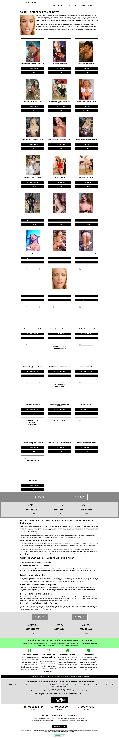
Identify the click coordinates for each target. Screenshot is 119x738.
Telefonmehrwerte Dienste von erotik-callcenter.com (67, 731)
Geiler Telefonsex (31, 2)
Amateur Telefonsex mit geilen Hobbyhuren (32, 290)
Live (86, 662)
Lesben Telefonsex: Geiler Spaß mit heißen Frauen (86, 290)
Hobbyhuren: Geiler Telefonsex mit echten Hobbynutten (32, 367)
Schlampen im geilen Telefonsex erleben (86, 63)
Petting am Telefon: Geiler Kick (86, 366)
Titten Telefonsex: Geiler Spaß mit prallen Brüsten (59, 442)
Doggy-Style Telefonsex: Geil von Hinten (33, 101)
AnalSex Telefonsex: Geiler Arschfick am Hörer (59, 215)
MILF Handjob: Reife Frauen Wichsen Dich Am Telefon (33, 443)
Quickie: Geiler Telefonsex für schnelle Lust (59, 328)
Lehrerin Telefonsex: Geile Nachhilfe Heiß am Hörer (32, 63)
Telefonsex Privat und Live (59, 290)
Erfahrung (53, 537)
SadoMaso (82, 5)
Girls (54, 5)
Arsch (68, 5)
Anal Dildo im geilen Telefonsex (86, 177)
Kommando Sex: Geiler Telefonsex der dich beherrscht (59, 405)
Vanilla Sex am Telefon (59, 177)
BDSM (91, 551)
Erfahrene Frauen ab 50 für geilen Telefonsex (86, 101)
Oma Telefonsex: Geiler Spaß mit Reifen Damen (59, 366)
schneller (27, 535)
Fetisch (90, 5)
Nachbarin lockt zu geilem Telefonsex (32, 177)
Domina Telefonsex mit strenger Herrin (32, 328)
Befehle (35, 587)
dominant (63, 570)
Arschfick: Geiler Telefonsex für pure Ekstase (59, 253)
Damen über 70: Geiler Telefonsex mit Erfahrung (86, 328)
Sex (96, 643)
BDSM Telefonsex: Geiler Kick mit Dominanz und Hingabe (59, 102)
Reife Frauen (76, 551)
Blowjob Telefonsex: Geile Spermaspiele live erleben (59, 139)
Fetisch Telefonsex (33, 480)
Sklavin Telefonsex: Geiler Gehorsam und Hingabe (86, 253)
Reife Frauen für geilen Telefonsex (59, 63)
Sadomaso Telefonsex (33, 215)
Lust (61, 5)
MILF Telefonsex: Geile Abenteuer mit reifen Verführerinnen (86, 216)
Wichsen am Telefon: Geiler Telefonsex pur (86, 442)
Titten (75, 5)
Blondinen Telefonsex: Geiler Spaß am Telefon (32, 139)
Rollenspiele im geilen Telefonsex (32, 253)
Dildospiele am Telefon (86, 404)
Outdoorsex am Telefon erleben (33, 404)
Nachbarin (35, 598)
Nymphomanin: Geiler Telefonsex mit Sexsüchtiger (86, 139)
